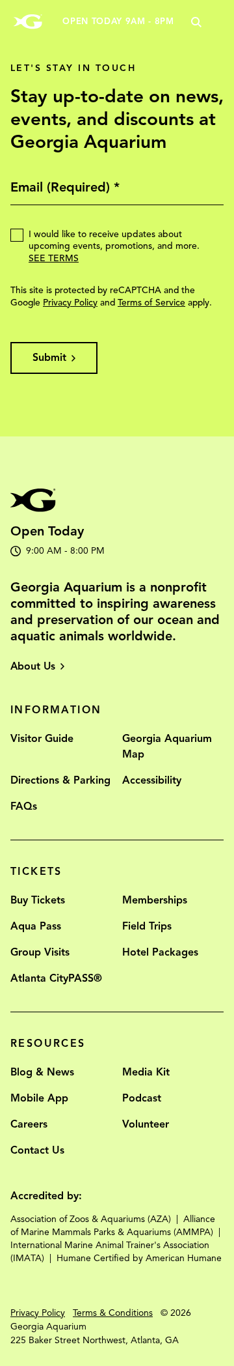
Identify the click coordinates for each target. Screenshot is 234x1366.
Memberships (154, 900)
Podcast (141, 1098)
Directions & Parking (60, 780)
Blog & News (42, 1072)
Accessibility (151, 780)
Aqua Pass (35, 926)
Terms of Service (151, 302)
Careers (28, 1124)
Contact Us (37, 1150)
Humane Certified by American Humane (139, 1258)
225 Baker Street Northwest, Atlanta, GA (94, 1340)
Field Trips (147, 926)
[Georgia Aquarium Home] (28, 21)
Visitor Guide (41, 738)
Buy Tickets (37, 900)
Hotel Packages (160, 952)
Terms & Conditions (113, 1312)
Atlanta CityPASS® (56, 978)
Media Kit (146, 1072)
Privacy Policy (70, 302)
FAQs (23, 806)
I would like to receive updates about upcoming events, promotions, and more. (114, 246)
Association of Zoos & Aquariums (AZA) (90, 1219)
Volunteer (145, 1124)
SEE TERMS (54, 258)
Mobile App (39, 1098)
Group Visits (40, 952)
